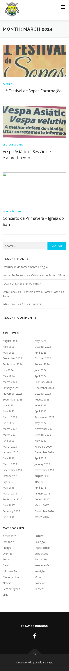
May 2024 (9, 376)
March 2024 (10, 382)
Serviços (40, 589)
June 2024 (40, 370)
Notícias (8, 583)
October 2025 (43, 346)
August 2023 (42, 399)
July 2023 (8, 405)
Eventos (8, 84)
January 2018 (42, 493)
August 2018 (42, 476)
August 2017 (42, 499)
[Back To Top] (34, 653)
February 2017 (11, 511)
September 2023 (12, 399)
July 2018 (8, 482)
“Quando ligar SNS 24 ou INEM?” (22, 283)
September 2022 (44, 417)
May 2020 (40, 440)
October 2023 (43, 393)
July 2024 (8, 370)
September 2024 (12, 364)
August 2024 (42, 364)
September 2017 (12, 499)
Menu (63, 6)
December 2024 (12, 358)
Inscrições (41, 571)
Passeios (40, 583)
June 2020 (9, 440)
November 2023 (12, 393)
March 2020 (10, 446)
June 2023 (40, 405)
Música (39, 577)
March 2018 (10, 493)
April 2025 (40, 352)
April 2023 (40, 411)
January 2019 (42, 464)
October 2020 (43, 435)
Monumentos (11, 577)
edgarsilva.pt (45, 662)
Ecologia (40, 542)
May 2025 (9, 352)
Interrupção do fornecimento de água (25, 267)
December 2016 (44, 511)
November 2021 (44, 429)
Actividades (9, 536)
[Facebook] (34, 636)
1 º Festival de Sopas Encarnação (32, 90)
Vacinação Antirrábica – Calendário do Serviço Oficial (34, 275)
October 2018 (11, 476)
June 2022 (9, 423)
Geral (6, 565)
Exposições (41, 553)
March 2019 (10, 464)
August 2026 (10, 341)
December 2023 (44, 388)
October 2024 (43, 358)
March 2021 (10, 435)
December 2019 (44, 452)
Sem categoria (13, 144)
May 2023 (9, 411)
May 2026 (40, 341)
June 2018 (40, 482)
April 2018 (40, 487)
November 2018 (44, 470)
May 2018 (9, 487)
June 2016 (9, 517)
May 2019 (9, 458)
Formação (41, 559)
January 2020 (10, 452)
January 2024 (10, 388)
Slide (5, 594)
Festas (7, 559)
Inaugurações (43, 565)
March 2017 (42, 505)
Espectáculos (12, 211)
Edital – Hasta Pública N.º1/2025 (22, 304)
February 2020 (43, 446)
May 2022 (40, 423)
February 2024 (43, 382)
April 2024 (40, 376)
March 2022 (10, 429)
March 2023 (10, 417)
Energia (7, 548)
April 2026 (9, 346)
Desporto (8, 542)
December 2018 (12, 470)
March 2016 (42, 517)
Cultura (39, 536)
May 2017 (9, 505)
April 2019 (40, 458)
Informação (10, 571)
